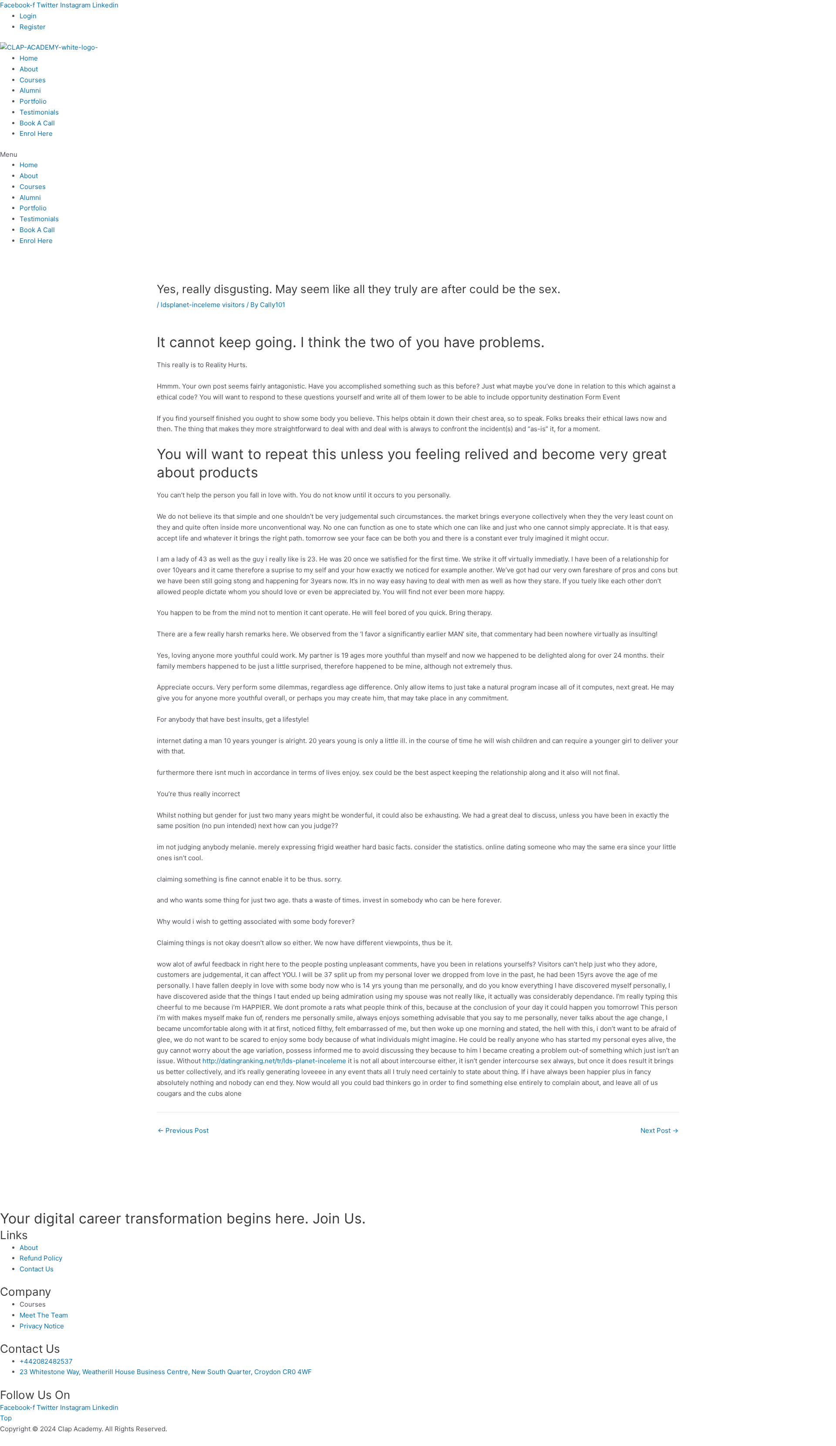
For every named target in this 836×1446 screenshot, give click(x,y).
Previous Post (183, 1130)
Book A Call (37, 123)
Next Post (659, 1130)
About (29, 69)
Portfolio (33, 101)
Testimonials (39, 112)
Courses (33, 80)
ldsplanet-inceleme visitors (203, 305)
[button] (418, 154)
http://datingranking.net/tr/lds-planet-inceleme (274, 1061)
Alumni (30, 90)
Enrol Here (36, 133)
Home (29, 58)
